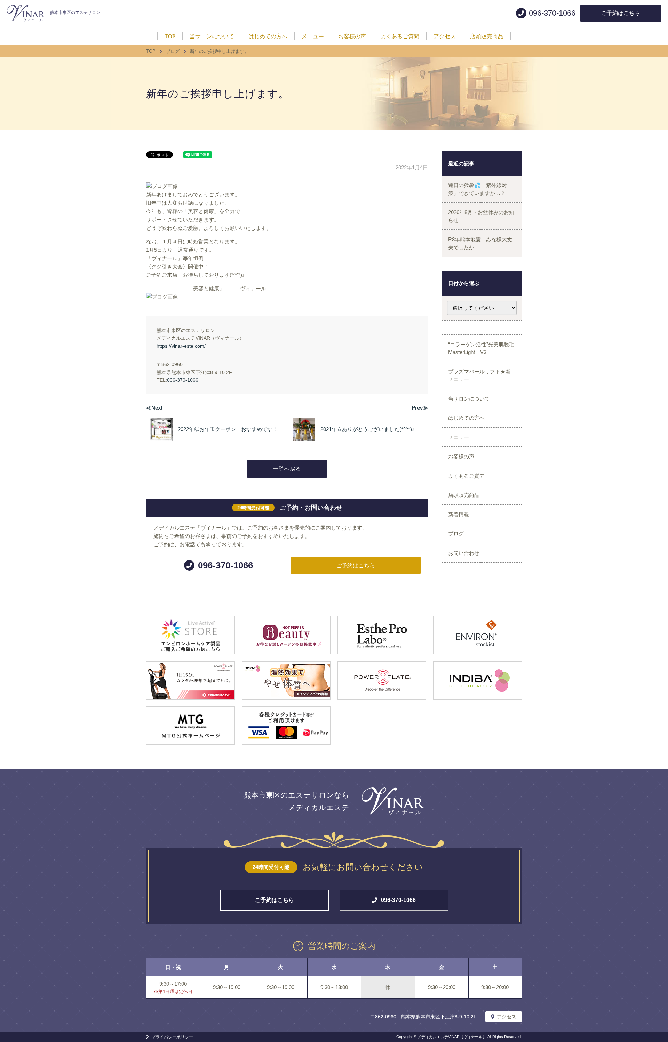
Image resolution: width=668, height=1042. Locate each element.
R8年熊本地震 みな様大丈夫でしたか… (480, 243)
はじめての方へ (466, 418)
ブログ (456, 533)
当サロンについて (469, 399)
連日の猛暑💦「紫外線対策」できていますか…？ (477, 189)
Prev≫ (420, 408)
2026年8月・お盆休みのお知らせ (481, 216)
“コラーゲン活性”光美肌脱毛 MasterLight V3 (483, 348)
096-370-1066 (182, 380)
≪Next (154, 408)
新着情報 (458, 514)
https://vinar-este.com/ (181, 346)
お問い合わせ (463, 553)
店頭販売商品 (463, 495)
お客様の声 (461, 456)
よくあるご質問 (466, 476)
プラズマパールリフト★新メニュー (479, 375)
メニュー (458, 437)
